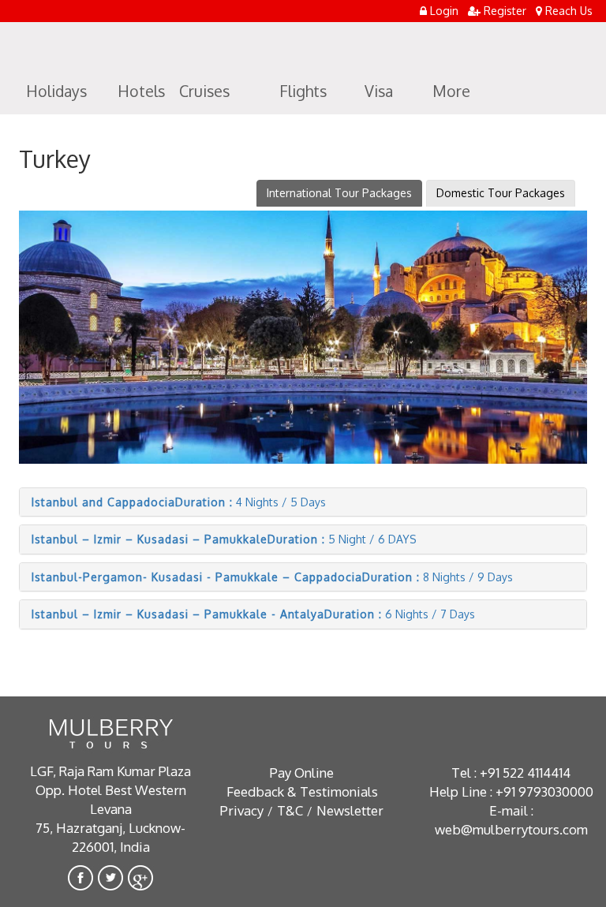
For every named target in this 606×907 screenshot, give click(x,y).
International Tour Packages (339, 193)
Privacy (242, 810)
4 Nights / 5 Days (179, 502)
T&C (290, 810)
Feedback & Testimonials (302, 791)
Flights (303, 91)
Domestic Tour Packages (500, 193)
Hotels (141, 91)
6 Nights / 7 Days (253, 614)
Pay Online (302, 772)
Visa (379, 91)
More (451, 91)
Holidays (56, 91)
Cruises (204, 91)
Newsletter (349, 810)
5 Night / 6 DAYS (224, 539)
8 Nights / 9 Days (272, 577)
